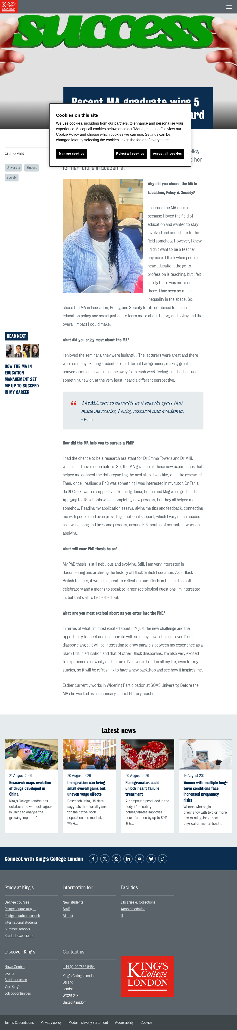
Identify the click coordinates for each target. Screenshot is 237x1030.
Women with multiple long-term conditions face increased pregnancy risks (206, 791)
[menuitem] (31, 902)
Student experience (19, 936)
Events (9, 973)
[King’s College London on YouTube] (139, 858)
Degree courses (17, 902)
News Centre (15, 967)
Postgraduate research (22, 916)
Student (31, 167)
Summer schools (17, 929)
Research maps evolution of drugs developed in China (30, 788)
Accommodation (133, 909)
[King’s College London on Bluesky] (151, 858)
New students (73, 902)
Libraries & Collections (138, 902)
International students (21, 922)
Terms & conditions (19, 1022)
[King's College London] (147, 972)
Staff (66, 909)
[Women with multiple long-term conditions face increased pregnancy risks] (205, 754)
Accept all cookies (167, 153)
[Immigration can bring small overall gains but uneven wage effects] (89, 754)
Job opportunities (18, 993)
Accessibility (124, 1022)
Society (11, 177)
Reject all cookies (130, 153)
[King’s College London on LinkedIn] (128, 858)
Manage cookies (71, 153)
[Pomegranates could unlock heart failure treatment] (147, 754)
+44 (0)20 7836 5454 (79, 967)
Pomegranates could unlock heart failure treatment (142, 788)
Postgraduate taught (20, 909)
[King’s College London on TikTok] (162, 858)
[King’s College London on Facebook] (93, 858)
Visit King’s (12, 987)
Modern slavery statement (88, 1022)
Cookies (146, 1022)
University (13, 167)
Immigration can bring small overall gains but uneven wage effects (86, 788)
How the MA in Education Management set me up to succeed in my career (22, 379)
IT (122, 916)
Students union (16, 980)
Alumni (68, 916)
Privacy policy (51, 1022)
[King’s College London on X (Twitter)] (104, 858)
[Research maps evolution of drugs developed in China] (31, 754)
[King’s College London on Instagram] (116, 858)
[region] (120, 135)
